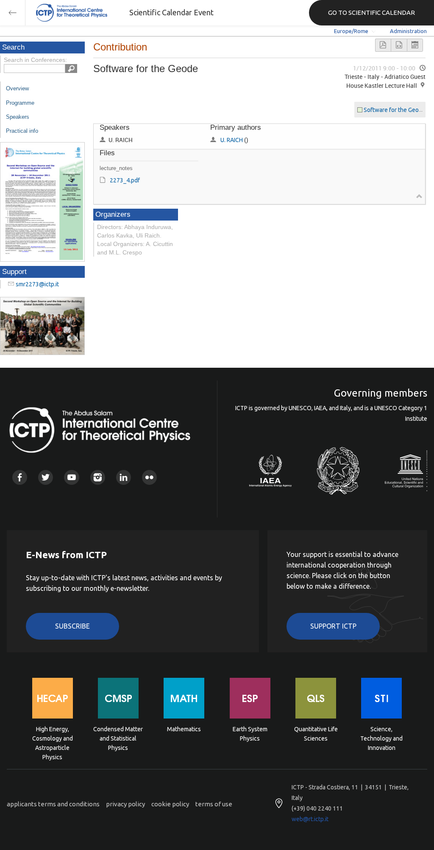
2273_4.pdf (125, 180)
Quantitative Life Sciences (316, 734)
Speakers (17, 117)
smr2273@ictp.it (37, 284)
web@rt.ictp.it (310, 819)
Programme (20, 103)
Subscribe (72, 626)
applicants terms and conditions (53, 804)
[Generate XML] (399, 45)
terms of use (213, 804)
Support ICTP (333, 626)
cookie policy (170, 804)
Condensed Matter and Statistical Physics (118, 738)
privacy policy (125, 804)
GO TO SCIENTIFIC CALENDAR (371, 12)
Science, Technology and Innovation (381, 738)
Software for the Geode (395, 109)
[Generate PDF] (383, 45)
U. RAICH (231, 140)
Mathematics (184, 729)
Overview (17, 88)
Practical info (22, 131)
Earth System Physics (250, 734)
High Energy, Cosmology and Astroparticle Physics (52, 738)
